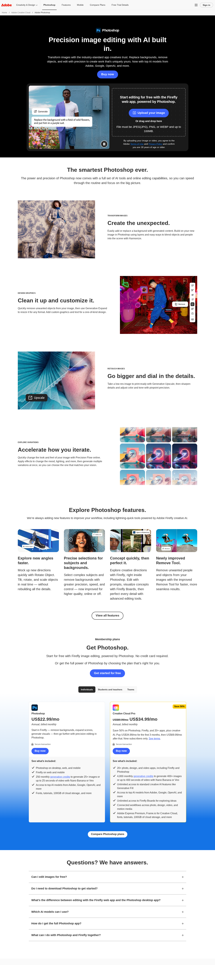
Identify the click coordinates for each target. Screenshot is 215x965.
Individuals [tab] (87, 689)
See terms (154, 738)
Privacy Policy (155, 144)
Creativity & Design (25, 5)
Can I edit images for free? (49, 876)
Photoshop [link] (49, 5)
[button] (196, 5)
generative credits (60, 776)
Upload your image (151, 112)
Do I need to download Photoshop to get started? (64, 888)
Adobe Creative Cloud (20, 12)
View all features (107, 615)
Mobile (80, 5)
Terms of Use (137, 144)
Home (4, 12)
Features (66, 5)
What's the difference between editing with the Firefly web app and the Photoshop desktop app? (96, 900)
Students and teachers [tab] (110, 689)
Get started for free (107, 673)
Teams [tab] (130, 689)
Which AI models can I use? (50, 911)
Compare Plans (97, 5)
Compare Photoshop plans (107, 834)
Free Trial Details (120, 5)
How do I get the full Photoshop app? (56, 923)
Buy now (107, 74)
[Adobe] (6, 5)
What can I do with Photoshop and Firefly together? (66, 935)
